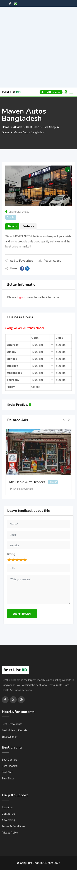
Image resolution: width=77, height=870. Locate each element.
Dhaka (25, 211)
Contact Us (8, 813)
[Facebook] (30, 404)
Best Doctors (9, 759)
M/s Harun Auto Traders (27, 482)
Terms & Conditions (13, 826)
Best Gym (7, 772)
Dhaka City (15, 211)
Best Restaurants (12, 724)
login (20, 297)
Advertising (8, 820)
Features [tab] (28, 226)
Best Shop (8, 778)
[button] (64, 420)
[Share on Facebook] (22, 268)
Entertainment (10, 736)
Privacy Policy (10, 832)
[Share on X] (27, 268)
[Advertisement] (38, 47)
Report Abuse (52, 260)
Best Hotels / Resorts (14, 730)
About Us (7, 807)
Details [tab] (12, 226)
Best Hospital (10, 766)
